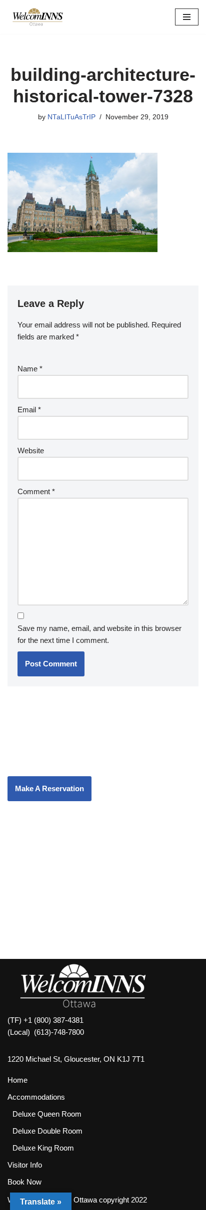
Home (18, 1080)
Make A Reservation (49, 788)
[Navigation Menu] (186, 16)
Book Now (25, 1182)
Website (31, 450)
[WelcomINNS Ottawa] (38, 17)
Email (29, 409)
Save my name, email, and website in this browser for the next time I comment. (100, 634)
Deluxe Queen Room (47, 1114)
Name (30, 368)
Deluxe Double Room (47, 1131)
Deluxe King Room (43, 1148)
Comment (36, 491)
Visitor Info (25, 1165)
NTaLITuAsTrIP (72, 117)
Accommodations (36, 1097)
